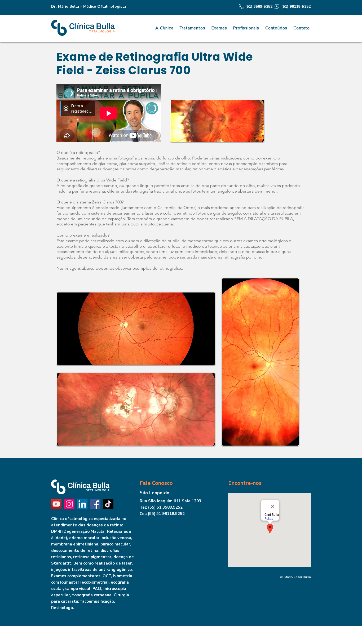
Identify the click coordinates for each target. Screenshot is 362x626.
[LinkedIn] (82, 504)
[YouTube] (56, 504)
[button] (275, 28)
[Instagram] (69, 504)
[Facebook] (95, 504)
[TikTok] (108, 504)
